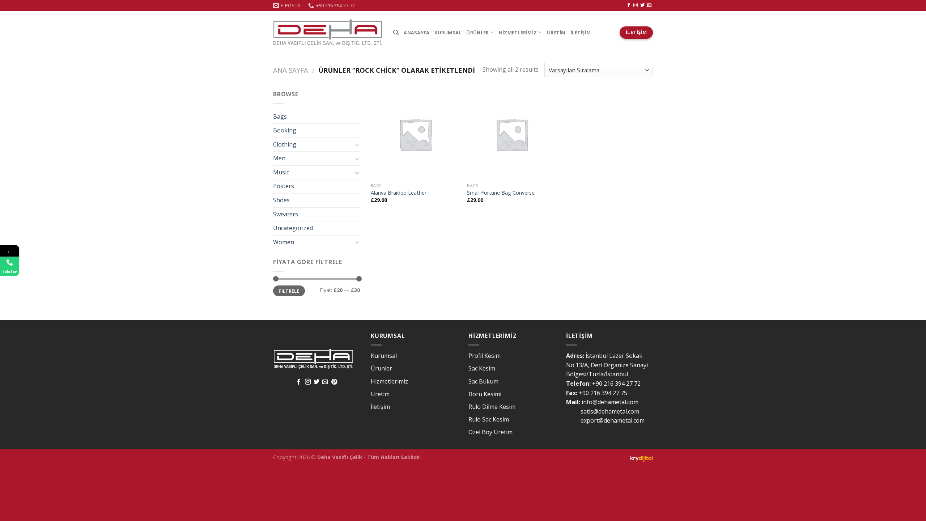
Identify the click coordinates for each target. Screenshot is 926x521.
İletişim (380, 407)
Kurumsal (384, 356)
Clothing (284, 144)
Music (281, 172)
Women (283, 242)
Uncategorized (293, 228)
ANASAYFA (416, 32)
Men (279, 158)
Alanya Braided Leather (398, 193)
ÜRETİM (556, 32)
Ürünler (381, 368)
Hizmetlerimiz (389, 381)
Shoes (281, 200)
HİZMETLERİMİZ (518, 32)
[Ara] (396, 32)
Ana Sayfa (290, 70)
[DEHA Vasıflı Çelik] (327, 32)
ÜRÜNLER (477, 32)
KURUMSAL (447, 32)
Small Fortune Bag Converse (501, 193)
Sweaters (285, 214)
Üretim (380, 394)
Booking (284, 130)
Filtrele (289, 291)
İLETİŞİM (580, 32)
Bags (280, 116)
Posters (283, 186)
